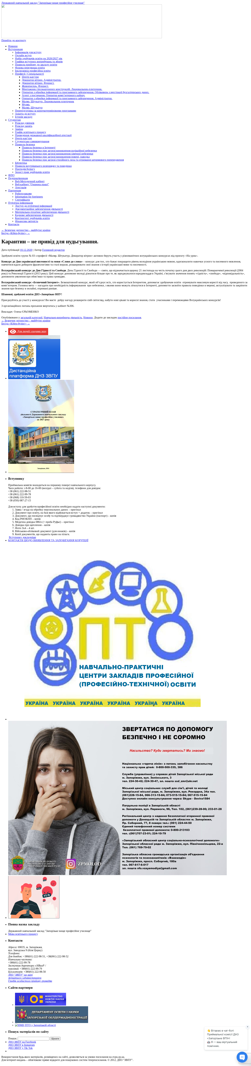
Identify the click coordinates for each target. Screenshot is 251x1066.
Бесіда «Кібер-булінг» (15, 233)
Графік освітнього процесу (30, 132)
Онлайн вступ (23, 55)
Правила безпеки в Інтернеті (38, 147)
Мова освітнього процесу (23, 934)
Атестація (20, 187)
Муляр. (26, 104)
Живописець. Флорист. (35, 86)
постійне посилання (129, 317)
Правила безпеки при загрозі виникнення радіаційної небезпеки (59, 150)
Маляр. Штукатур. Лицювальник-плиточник (48, 101)
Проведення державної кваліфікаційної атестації (43, 135)
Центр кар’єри (30, 76)
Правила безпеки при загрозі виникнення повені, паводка (56, 156)
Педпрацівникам (18, 178)
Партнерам (14, 190)
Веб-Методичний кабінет (30, 181)
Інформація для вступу (28, 52)
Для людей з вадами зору (31, 331)
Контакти (13, 224)
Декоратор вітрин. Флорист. (38, 83)
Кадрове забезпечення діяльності (34, 215)
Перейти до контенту (13, 40)
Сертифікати (22, 199)
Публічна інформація (20, 202)
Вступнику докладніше (22, 537)
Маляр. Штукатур (32, 107)
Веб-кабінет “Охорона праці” (32, 184)
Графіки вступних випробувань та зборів (39, 61)
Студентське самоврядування (32, 141)
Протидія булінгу (25, 169)
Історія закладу (23, 116)
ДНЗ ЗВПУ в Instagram (21, 1044)
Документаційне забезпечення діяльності (39, 209)
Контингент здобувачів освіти (32, 218)
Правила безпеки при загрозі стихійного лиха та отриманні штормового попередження (73, 159)
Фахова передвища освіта (30, 67)
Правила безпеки (25, 144)
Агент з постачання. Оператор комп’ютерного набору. (53, 95)
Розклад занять (23, 126)
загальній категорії (31, 317)
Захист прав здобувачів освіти (32, 172)
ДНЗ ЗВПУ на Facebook (22, 1041)
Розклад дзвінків (24, 122)
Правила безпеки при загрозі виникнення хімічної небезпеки (57, 153)
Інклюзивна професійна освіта (33, 70)
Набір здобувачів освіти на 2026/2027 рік (38, 58)
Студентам (14, 119)
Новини (13, 46)
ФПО (11, 175)
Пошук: (12, 1038)
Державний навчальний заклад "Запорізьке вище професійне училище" (43, 2)
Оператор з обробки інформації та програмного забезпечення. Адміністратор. (67, 98)
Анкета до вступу (25, 113)
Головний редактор (53, 249)
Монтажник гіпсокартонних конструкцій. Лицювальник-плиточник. (62, 89)
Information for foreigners (29, 196)
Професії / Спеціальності (29, 73)
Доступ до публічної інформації (33, 205)
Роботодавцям (23, 193)
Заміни (19, 129)
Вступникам (15, 49)
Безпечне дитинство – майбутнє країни (25, 230)
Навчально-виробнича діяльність (63, 317)
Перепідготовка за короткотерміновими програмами (45, 110)
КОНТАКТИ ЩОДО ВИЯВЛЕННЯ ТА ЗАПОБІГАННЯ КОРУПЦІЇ (48, 540)
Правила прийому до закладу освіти (36, 64)
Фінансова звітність (26, 221)
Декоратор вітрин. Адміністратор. (41, 79)
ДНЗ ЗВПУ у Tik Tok (20, 1048)
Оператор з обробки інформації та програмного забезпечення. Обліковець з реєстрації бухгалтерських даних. (85, 92)
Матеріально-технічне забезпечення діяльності (42, 212)
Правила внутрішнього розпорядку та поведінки (43, 165)
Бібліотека (21, 162)
